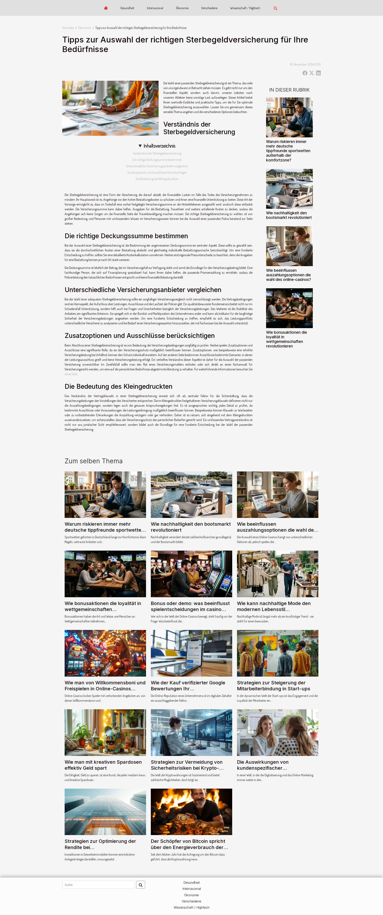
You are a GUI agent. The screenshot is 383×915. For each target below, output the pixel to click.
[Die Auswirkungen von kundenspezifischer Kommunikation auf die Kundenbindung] (277, 732)
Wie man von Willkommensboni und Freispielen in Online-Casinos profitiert (105, 689)
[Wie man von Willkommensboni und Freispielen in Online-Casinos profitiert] (105, 653)
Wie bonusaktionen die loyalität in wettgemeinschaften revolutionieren (286, 339)
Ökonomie (182, 8)
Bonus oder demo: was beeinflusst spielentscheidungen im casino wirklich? (190, 609)
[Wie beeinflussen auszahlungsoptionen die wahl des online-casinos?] (289, 246)
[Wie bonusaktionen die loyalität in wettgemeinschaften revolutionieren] (289, 308)
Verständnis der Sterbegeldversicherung (157, 153)
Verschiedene (209, 8)
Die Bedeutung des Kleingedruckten (157, 179)
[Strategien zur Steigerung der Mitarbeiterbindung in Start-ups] (277, 653)
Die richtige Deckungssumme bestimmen (157, 160)
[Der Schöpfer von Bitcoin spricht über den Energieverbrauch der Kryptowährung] (191, 812)
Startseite (68, 28)
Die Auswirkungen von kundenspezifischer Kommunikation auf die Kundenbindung (263, 771)
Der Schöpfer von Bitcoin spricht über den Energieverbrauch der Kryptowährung (188, 847)
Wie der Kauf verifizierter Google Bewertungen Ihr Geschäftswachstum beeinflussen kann (190, 692)
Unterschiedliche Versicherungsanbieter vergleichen (157, 166)
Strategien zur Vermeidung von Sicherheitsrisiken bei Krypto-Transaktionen (187, 768)
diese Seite (71, 374)
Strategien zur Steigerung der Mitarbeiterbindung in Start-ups (273, 686)
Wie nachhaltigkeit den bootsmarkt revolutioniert (289, 215)
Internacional (155, 8)
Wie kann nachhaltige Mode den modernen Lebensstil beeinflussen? (274, 609)
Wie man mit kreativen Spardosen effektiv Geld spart (103, 765)
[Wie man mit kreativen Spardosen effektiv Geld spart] (105, 732)
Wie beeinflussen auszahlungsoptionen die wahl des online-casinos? (288, 275)
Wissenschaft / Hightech (245, 8)
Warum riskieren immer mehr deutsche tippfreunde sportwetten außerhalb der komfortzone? (288, 150)
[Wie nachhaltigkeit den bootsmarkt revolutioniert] (289, 188)
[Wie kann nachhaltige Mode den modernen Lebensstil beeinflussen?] (277, 574)
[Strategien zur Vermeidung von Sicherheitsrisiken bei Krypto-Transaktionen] (191, 732)
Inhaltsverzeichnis (159, 146)
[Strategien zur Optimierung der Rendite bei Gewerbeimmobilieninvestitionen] (105, 812)
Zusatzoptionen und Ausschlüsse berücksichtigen (157, 172)
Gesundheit (127, 8)
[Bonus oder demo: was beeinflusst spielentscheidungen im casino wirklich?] (191, 574)
